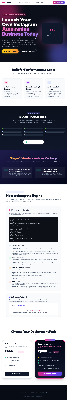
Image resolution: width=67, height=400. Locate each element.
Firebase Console (21, 305)
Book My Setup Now (50, 373)
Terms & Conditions (33, 392)
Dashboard (28, 2)
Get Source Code (58, 2)
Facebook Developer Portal (27, 246)
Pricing (42, 2)
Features (21, 2)
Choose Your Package (34, 142)
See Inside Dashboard (28, 51)
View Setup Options (10, 51)
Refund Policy (43, 392)
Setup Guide (36, 2)
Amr (6, 2)
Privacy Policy (23, 392)
